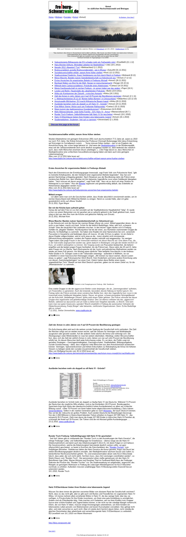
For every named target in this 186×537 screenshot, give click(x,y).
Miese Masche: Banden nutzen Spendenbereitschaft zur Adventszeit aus (85, 78)
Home (51, 17)
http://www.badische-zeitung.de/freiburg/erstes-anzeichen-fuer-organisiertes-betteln (83, 190)
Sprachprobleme (55, 411)
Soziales (67, 17)
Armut (75, 17)
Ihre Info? (52, 531)
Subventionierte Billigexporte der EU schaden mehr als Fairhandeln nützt (85, 62)
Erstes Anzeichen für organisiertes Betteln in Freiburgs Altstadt (80, 80)
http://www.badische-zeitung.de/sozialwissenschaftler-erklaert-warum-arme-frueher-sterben (86, 158)
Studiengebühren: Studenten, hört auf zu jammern (75, 120)
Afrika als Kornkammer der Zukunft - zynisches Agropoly (78, 93)
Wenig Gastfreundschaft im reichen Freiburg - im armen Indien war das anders (87, 88)
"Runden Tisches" (116, 447)
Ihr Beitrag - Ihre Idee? (126, 17)
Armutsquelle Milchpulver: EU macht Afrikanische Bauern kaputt (81, 101)
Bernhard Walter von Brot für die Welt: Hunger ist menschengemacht (83, 83)
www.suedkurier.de (67, 422)
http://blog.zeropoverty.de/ (60, 523)
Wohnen (58, 17)
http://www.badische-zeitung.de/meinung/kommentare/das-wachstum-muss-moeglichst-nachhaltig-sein (92, 353)
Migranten (107, 411)
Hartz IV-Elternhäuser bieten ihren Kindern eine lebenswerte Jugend (82, 117)
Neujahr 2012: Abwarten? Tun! (67, 67)
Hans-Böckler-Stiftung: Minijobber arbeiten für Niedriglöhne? (79, 65)
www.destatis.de (115, 386)
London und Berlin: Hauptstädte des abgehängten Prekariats (79, 91)
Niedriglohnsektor (108, 145)
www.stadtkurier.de (84, 310)
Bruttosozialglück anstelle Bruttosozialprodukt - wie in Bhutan (80, 70)
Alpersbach (100, 49)
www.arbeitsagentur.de (118, 385)
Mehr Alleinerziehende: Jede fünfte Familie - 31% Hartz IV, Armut (82, 112)
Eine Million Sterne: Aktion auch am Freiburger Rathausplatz (79, 106)
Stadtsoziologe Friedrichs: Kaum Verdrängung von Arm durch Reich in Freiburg (87, 75)
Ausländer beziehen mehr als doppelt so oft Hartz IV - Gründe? (80, 104)
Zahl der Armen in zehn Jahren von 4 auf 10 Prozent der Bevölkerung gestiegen (87, 96)
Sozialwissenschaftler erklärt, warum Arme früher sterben (78, 73)
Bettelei (82, 183)
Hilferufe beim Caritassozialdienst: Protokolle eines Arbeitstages (81, 86)
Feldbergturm (120, 49)
